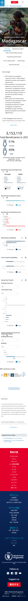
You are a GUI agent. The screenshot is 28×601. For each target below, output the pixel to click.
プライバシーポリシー (18, 594)
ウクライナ (14, 461)
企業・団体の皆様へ (14, 530)
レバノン (14, 485)
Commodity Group (6, 289)
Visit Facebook (12, 573)
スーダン (14, 469)
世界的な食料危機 (14, 513)
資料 (14, 545)
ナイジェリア (14, 474)
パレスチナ (14, 480)
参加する (14, 527)
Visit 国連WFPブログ (16, 573)
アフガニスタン (14, 456)
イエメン (14, 459)
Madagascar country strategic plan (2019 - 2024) (14, 441)
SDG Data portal (24, 374)
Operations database (15, 6)
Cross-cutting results (9, 61)
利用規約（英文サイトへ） (19, 596)
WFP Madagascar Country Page (13, 438)
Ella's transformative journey (14, 53)
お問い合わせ (5, 596)
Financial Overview (14, 64)
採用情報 (14, 532)
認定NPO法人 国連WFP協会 (14, 502)
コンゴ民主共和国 (14, 464)
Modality (3, 343)
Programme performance (14, 57)
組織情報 (14, 497)
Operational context (17, 49)
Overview (7, 49)
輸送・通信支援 (14, 522)
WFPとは (14, 495)
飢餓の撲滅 (14, 510)
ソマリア (14, 472)
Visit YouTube (20, 573)
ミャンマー (14, 482)
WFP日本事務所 (14, 500)
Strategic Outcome (7, 283)
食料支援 (14, 520)
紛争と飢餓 (14, 515)
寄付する (14, 2)
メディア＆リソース (14, 538)
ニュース (14, 540)
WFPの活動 (14, 507)
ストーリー (14, 543)
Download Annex (14, 388)
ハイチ (14, 477)
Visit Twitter (8, 573)
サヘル (14, 467)
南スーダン (14, 488)
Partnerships (21, 61)
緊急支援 (14, 517)
